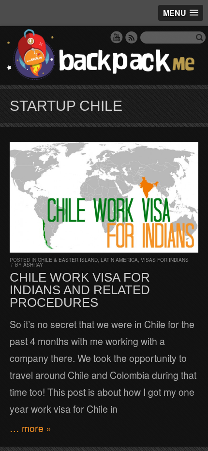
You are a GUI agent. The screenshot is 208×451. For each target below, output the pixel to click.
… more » (30, 428)
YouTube (116, 37)
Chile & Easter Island (68, 259)
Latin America (119, 259)
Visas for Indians (165, 259)
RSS (131, 37)
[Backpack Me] (104, 55)
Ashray (33, 264)
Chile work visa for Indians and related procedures (80, 290)
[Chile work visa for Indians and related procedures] (104, 197)
